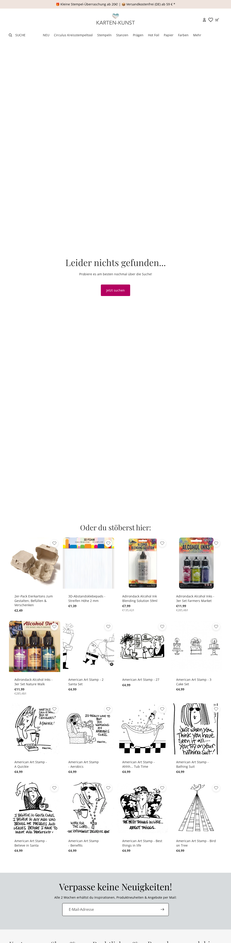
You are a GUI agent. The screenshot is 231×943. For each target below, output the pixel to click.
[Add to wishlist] (54, 543)
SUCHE (20, 35)
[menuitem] (197, 35)
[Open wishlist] (210, 19)
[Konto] (204, 20)
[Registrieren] (162, 909)
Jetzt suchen (115, 290)
